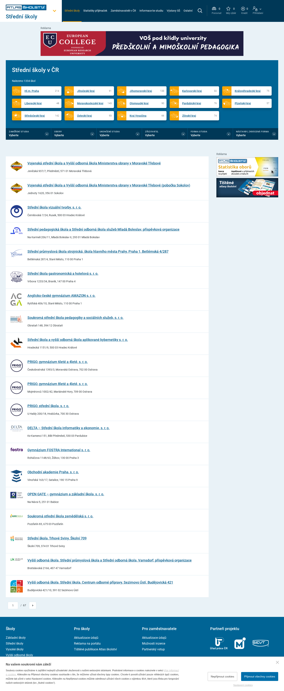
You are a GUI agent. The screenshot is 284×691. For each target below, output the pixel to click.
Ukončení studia (110, 131)
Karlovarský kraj (192, 90)
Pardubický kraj (191, 103)
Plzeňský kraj (243, 103)
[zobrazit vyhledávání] (200, 10)
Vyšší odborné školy (19, 655)
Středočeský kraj (35, 115)
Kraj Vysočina (138, 115)
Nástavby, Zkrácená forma (252, 131)
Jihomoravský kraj (141, 90)
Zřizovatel (152, 131)
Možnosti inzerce (153, 643)
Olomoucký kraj (139, 103)
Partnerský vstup (153, 649)
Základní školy (16, 638)
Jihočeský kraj (86, 90)
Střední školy (72, 10)
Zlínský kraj (189, 115)
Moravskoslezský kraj (90, 103)
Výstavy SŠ (173, 10)
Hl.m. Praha (32, 90)
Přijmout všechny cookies (259, 676)
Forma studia (199, 131)
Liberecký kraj (33, 103)
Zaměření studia (19, 131)
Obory (58, 131)
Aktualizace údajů (86, 638)
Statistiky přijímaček (95, 10)
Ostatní (188, 10)
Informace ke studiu (151, 10)
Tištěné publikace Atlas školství (95, 649)
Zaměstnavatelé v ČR (123, 10)
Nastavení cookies (243, 685)
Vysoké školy (15, 649)
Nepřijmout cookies (222, 676)
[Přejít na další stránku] (32, 605)
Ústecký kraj (84, 115)
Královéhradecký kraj (248, 90)
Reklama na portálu (87, 643)
